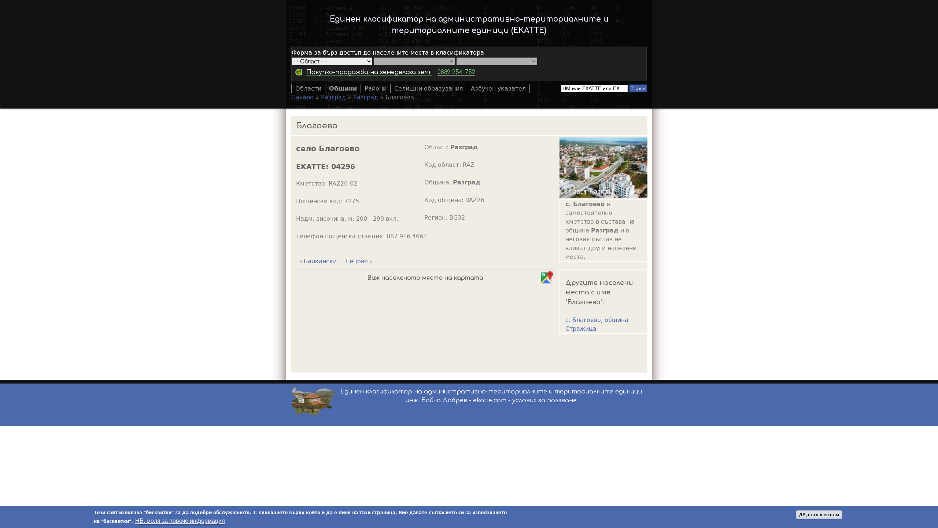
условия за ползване (544, 400)
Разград (333, 97)
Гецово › (359, 261)
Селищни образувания (428, 88)
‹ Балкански (318, 261)
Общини (343, 88)
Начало (302, 97)
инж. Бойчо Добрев (436, 400)
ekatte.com (489, 400)
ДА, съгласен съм (819, 514)
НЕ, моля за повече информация (180, 521)
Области (308, 88)
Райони (376, 88)
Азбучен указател (498, 88)
